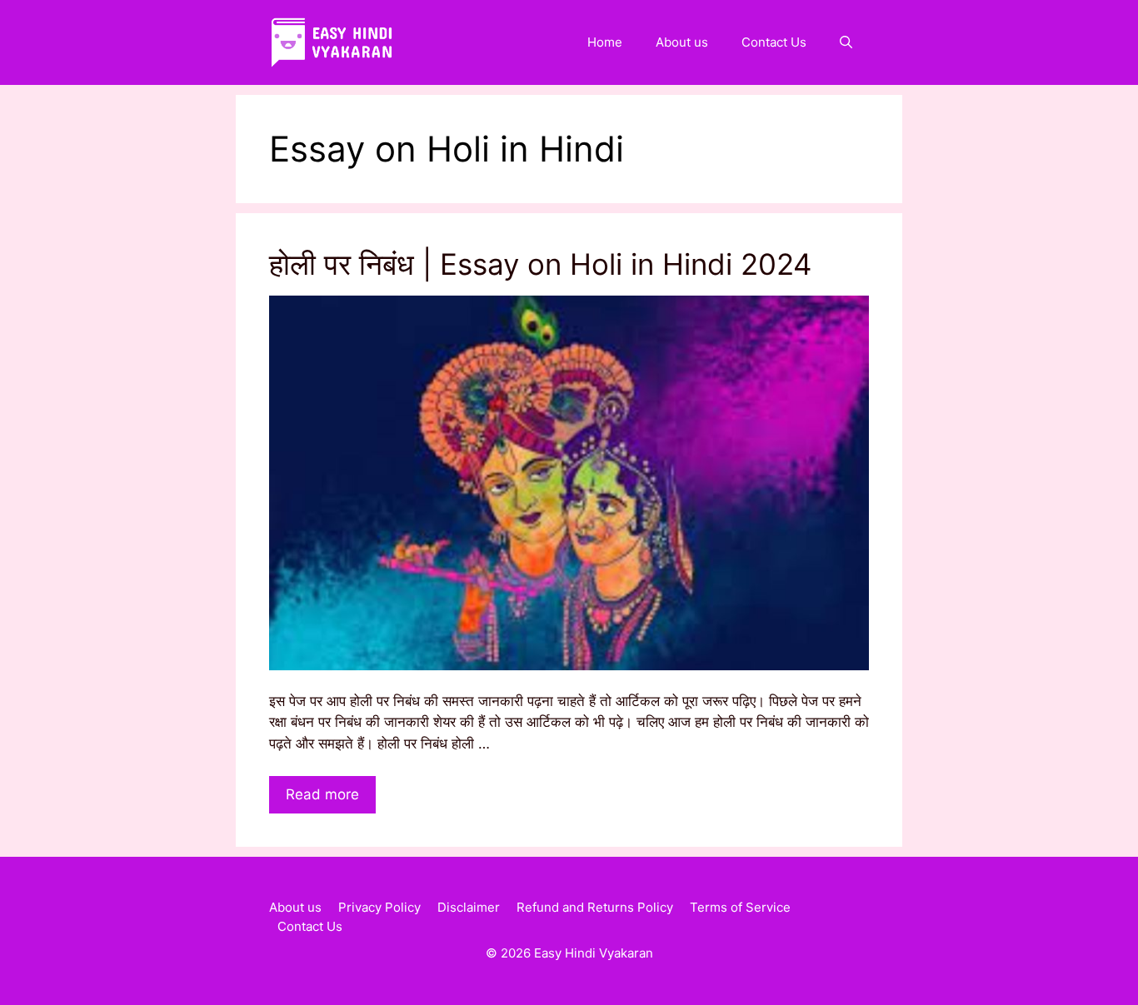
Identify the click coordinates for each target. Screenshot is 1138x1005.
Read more (322, 794)
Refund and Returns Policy (595, 907)
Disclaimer (468, 907)
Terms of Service (740, 907)
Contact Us (773, 42)
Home (604, 42)
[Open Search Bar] (846, 42)
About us (682, 42)
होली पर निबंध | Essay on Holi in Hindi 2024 (540, 263)
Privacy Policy (379, 907)
